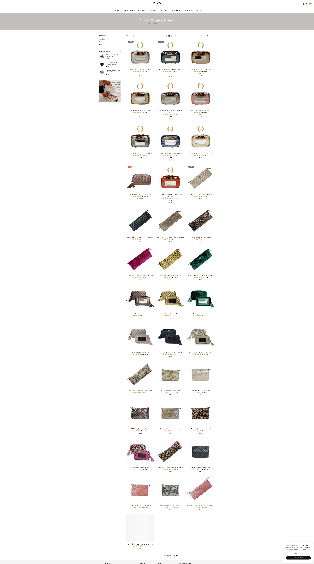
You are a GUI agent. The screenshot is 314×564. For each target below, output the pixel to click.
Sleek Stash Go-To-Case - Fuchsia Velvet (140, 275)
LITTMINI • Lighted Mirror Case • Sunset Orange (170, 195)
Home (151, 24)
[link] (117, 10)
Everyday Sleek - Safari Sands (170, 390)
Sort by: (203, 36)
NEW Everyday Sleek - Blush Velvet (140, 506)
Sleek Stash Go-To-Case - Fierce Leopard (170, 467)
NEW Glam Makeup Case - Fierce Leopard (140, 467)
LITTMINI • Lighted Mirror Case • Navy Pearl (170, 153)
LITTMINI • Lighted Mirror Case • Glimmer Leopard (170, 111)
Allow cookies (298, 558)
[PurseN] (157, 4)
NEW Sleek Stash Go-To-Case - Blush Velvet (200, 506)
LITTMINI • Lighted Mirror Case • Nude (201, 69)
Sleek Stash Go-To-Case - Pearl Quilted (201, 194)
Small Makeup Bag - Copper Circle (140, 194)
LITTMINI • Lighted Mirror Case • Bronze (140, 153)
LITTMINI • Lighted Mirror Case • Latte (201, 153)
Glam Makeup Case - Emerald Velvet (201, 314)
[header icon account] (306, 4)
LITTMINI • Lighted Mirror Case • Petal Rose (200, 110)
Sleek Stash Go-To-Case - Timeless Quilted (140, 237)
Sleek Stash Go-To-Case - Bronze (200, 237)
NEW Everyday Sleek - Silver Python (170, 506)
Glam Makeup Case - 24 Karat (170, 314)
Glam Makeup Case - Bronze (140, 314)
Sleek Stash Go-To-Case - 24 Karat (170, 275)
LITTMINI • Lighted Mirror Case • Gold (140, 110)
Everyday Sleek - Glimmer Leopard (170, 429)
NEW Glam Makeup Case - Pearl (140, 352)
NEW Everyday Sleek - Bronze (140, 429)
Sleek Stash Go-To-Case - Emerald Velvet (201, 275)
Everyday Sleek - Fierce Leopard (201, 429)
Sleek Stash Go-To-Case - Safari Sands (140, 390)
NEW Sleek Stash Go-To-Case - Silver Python (140, 544)
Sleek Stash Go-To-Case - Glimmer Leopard (170, 237)
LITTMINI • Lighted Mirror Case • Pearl (140, 69)
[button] (152, 42)
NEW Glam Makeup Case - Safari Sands (201, 352)
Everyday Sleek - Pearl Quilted (201, 390)
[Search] (303, 4)
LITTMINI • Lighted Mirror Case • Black (170, 69)
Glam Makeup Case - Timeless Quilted (170, 352)
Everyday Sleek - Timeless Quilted (200, 467)
